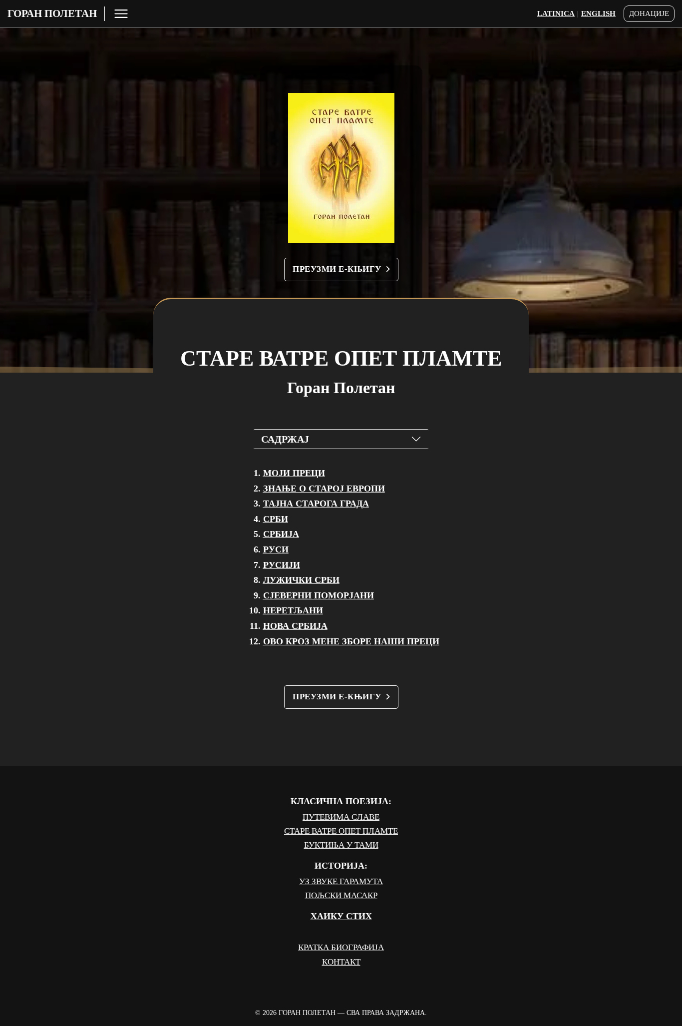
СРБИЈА (281, 534)
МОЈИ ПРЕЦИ (294, 473)
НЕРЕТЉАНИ (293, 610)
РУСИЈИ (281, 565)
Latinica (556, 13)
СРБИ (275, 519)
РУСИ (276, 549)
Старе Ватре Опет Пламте (341, 831)
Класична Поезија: (341, 801)
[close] (121, 13)
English (598, 13)
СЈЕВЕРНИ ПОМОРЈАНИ (318, 595)
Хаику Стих (341, 916)
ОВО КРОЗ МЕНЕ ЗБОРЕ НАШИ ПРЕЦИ (351, 641)
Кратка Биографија (341, 947)
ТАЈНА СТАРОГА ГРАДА (316, 504)
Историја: (341, 866)
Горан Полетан (52, 13)
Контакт (341, 962)
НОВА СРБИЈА (295, 626)
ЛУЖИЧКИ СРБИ (301, 580)
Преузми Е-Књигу (337, 269)
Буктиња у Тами (341, 845)
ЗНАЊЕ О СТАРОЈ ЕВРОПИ (324, 489)
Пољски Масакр (341, 895)
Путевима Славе (341, 817)
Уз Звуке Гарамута (341, 881)
